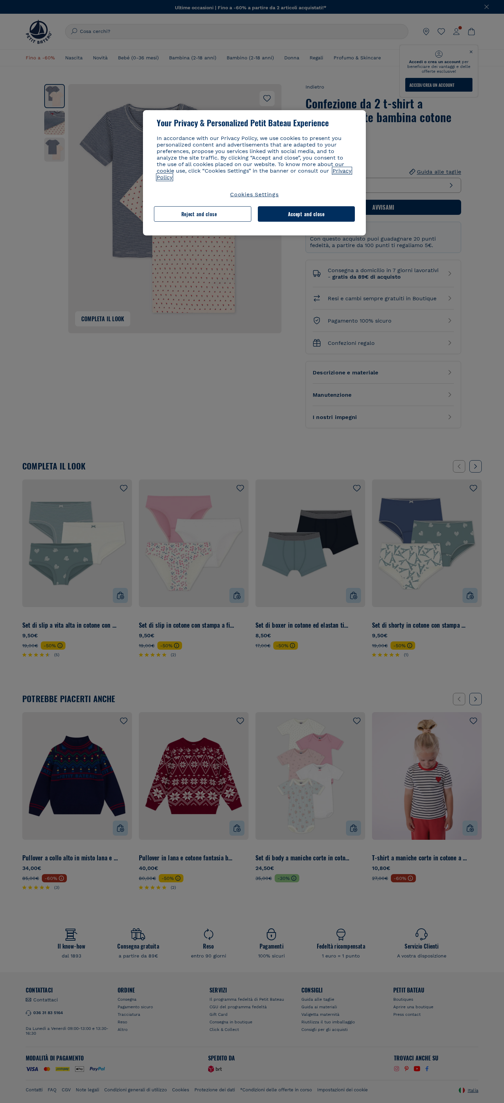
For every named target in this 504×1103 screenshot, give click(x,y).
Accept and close (306, 214)
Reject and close (199, 214)
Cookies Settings (254, 194)
